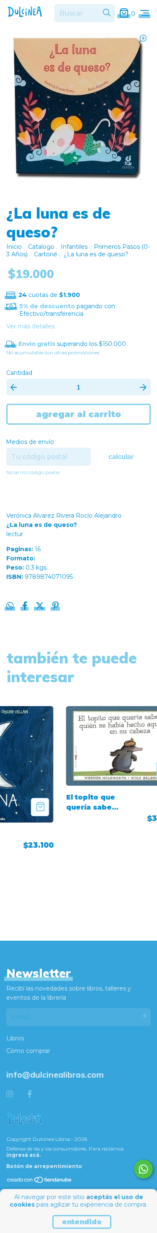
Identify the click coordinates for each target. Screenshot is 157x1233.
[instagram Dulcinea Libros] (9, 1094)
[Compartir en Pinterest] (55, 607)
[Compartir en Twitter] (41, 607)
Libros (15, 1038)
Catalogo (41, 246)
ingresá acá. (23, 1155)
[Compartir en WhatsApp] (10, 606)
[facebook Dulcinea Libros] (29, 1094)
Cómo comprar (28, 1051)
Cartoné (45, 254)
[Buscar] (107, 13)
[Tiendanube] (39, 1182)
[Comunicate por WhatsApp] (143, 1169)
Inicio (14, 246)
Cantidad (19, 373)
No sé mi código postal (33, 472)
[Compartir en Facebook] (25, 607)
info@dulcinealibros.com (55, 1074)
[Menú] (144, 13)
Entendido (82, 1222)
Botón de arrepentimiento (44, 1166)
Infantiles (74, 246)
